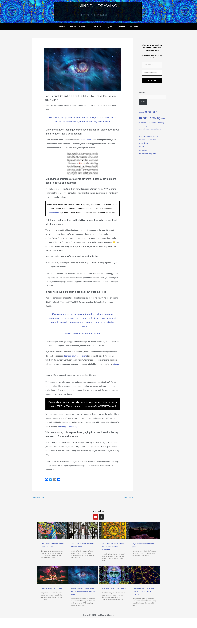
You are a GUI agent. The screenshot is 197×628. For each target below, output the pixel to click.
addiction (141, 112)
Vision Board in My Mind (147, 154)
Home (62, 27)
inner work (142, 123)
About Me (96, 27)
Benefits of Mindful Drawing (148, 136)
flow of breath (85, 140)
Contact (121, 27)
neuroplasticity (143, 126)
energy (163, 118)
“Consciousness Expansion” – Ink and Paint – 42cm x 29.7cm (143, 591)
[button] (79, 26)
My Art (109, 27)
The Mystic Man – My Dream (114, 588)
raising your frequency (68, 426)
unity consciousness (149, 129)
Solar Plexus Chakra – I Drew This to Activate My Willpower (113, 547)
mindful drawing (157, 123)
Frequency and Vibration (147, 140)
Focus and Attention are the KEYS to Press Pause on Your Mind (83, 591)
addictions (82, 356)
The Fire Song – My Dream (51, 588)
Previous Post (38, 497)
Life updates (143, 143)
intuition (149, 123)
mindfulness (54, 213)
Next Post (128, 497)
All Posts (134, 27)
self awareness (152, 126)
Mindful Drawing (77, 27)
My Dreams (143, 150)
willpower (158, 129)
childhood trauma (70, 356)
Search (142, 93)
